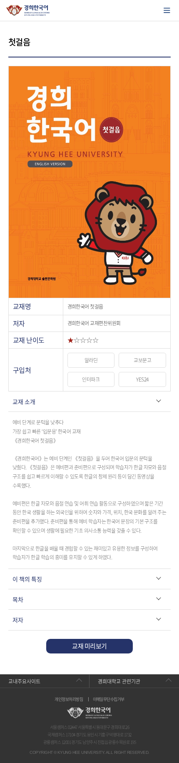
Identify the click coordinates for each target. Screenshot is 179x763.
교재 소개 (23, 401)
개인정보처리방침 (69, 699)
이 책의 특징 (27, 579)
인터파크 (90, 379)
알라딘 (91, 360)
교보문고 (142, 360)
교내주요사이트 (24, 681)
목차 (17, 599)
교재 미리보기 (89, 646)
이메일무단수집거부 (108, 699)
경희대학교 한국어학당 (28, 10)
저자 (17, 620)
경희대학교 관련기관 (119, 681)
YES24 (142, 379)
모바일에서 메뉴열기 (167, 10)
